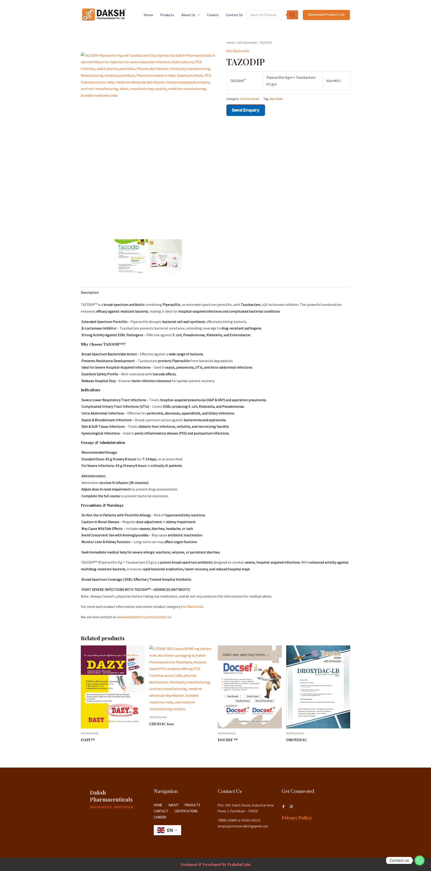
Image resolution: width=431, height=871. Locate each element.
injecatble (276, 99)
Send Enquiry (245, 110)
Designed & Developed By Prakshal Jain (216, 864)
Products (167, 15)
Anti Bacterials (247, 42)
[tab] (90, 292)
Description (90, 292)
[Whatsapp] (419, 860)
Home (148, 15)
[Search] (292, 14)
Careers (213, 15)
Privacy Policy (297, 818)
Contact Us (234, 15)
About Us (188, 15)
